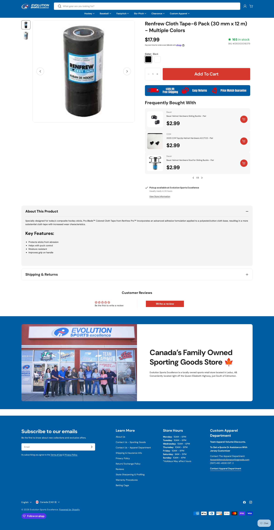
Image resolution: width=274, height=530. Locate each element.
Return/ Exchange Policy (128, 463)
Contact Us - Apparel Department (133, 447)
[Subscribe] (91, 447)
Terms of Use (56, 455)
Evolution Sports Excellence (44, 509)
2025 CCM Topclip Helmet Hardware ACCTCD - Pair (189, 138)
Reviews (120, 469)
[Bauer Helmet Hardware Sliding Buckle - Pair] (155, 119)
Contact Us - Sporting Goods (131, 442)
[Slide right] (127, 71)
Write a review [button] (165, 303)
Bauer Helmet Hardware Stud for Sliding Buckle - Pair (190, 160)
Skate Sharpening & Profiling (130, 474)
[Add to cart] (244, 119)
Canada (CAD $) (48, 502)
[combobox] (147, 6)
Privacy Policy (123, 458)
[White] (157, 59)
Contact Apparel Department (225, 468)
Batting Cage (122, 485)
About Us (120, 436)
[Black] (148, 59)
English (25, 502)
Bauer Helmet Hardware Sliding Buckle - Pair (186, 116)
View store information (159, 196)
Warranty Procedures (127, 479)
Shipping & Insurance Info (129, 452)
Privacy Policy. (71, 455)
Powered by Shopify (69, 509)
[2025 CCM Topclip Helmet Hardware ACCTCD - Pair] (155, 141)
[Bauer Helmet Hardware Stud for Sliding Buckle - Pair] (155, 163)
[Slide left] (40, 71)
